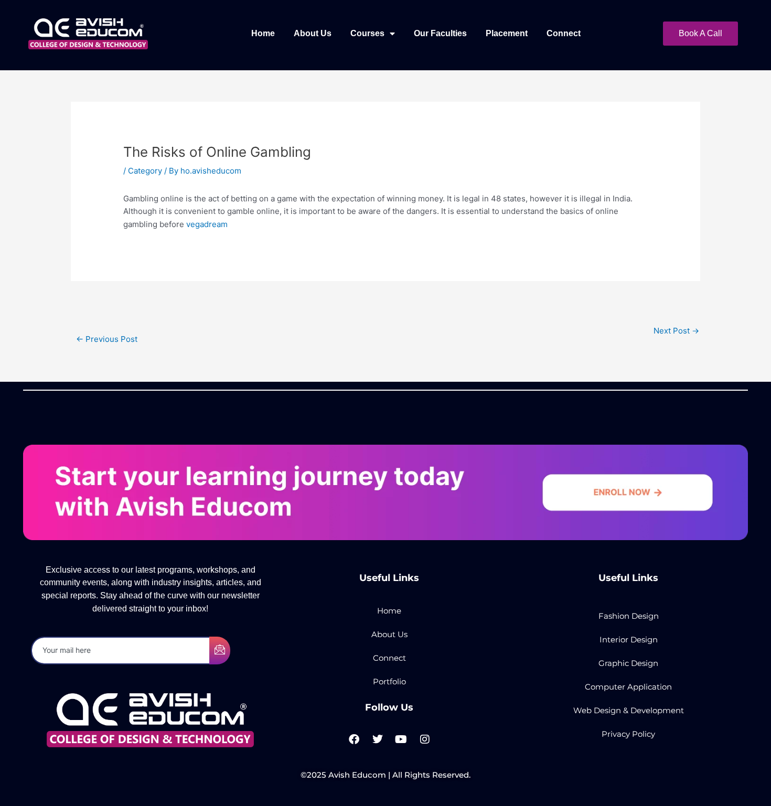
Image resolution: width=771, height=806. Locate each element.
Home (263, 33)
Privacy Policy (628, 734)
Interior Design (628, 639)
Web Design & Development (628, 710)
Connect (564, 33)
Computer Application (628, 687)
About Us (312, 33)
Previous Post (106, 339)
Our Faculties (440, 33)
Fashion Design (628, 616)
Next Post (676, 331)
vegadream (207, 224)
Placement (507, 33)
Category (145, 171)
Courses (367, 33)
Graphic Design (628, 663)
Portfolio (389, 681)
